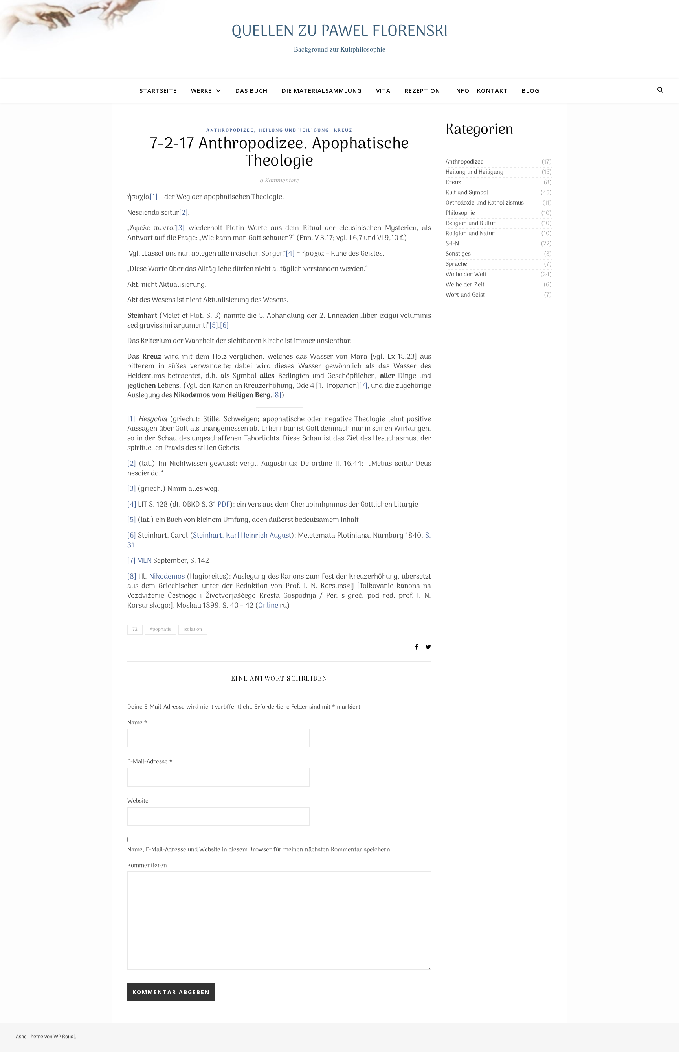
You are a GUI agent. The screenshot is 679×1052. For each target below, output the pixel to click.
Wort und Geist (465, 295)
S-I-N (452, 244)
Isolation (193, 630)
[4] (290, 254)
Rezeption (422, 90)
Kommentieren (147, 865)
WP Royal (64, 1037)
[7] (363, 386)
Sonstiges (458, 254)
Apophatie (160, 630)
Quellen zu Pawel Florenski (339, 32)
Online (268, 606)
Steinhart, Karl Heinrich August (242, 536)
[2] (183, 213)
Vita (383, 90)
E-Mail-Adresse (150, 761)
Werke (201, 90)
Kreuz (343, 130)
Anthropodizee (230, 130)
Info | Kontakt (481, 90)
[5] (213, 326)
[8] (276, 395)
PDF (224, 504)
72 (135, 630)
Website (138, 801)
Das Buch (251, 90)
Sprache (456, 264)
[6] (224, 326)
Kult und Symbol (467, 192)
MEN (144, 561)
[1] (154, 197)
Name (137, 723)
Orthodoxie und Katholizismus (485, 203)
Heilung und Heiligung (294, 130)
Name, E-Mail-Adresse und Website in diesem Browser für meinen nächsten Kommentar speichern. (259, 850)
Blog (531, 90)
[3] (180, 228)
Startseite (158, 90)
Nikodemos (167, 576)
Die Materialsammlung (322, 90)
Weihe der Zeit (465, 284)
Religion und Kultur (471, 223)
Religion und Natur (470, 233)
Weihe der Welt (466, 274)
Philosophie (460, 213)
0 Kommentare (279, 180)
